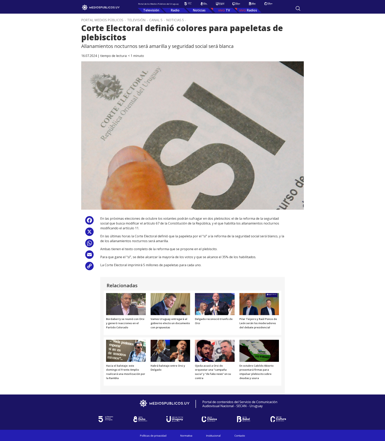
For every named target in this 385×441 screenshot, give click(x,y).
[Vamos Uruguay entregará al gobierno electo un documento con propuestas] (170, 304)
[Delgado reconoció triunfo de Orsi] (215, 304)
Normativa (186, 435)
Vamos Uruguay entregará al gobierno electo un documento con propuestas (170, 323)
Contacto (239, 435)
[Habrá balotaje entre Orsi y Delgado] (170, 350)
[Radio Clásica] (236, 3)
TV (228, 10)
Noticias (199, 10)
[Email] (89, 256)
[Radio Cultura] (268, 3)
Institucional (213, 435)
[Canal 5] (188, 3)
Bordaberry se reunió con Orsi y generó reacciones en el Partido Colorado (125, 323)
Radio (175, 10)
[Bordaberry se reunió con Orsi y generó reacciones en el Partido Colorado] (126, 304)
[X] (89, 233)
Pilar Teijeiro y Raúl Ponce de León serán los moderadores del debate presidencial (258, 323)
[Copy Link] (89, 267)
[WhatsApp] (89, 244)
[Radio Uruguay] (220, 3)
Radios (252, 10)
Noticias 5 (175, 20)
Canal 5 (155, 20)
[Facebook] (89, 222)
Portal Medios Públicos (102, 20)
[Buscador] (298, 8)
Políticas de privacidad (153, 435)
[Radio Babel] (252, 3)
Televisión (151, 10)
